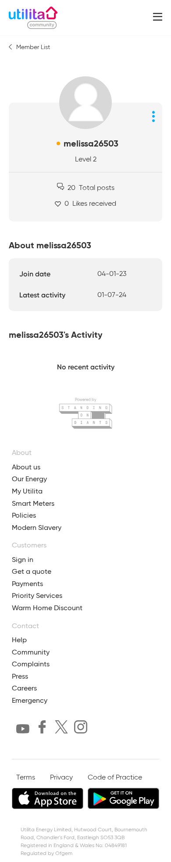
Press (20, 676)
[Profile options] (153, 116)
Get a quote (31, 571)
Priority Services (37, 595)
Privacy (61, 777)
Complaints (31, 664)
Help (19, 640)
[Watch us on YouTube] (22, 730)
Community (31, 652)
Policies (24, 515)
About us (26, 467)
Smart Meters (33, 503)
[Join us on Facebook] (42, 728)
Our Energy (29, 479)
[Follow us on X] (61, 728)
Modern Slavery (36, 527)
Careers (24, 688)
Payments (27, 583)
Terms (25, 777)
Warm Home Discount (47, 608)
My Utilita (27, 491)
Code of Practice (115, 777)
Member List (33, 47)
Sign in (22, 559)
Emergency (29, 700)
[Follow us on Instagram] (80, 728)
